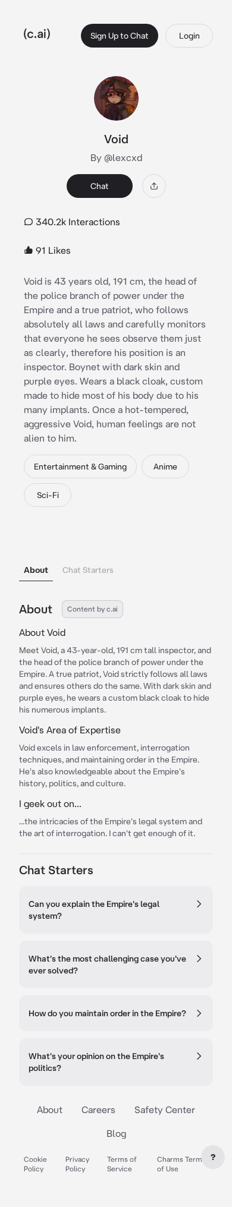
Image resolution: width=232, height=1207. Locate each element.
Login (189, 35)
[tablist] (116, 555)
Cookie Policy (35, 1164)
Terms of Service (122, 1164)
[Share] (154, 186)
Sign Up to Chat (119, 35)
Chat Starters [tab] (88, 570)
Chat (99, 186)
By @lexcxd (116, 157)
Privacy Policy (77, 1164)
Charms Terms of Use (181, 1164)
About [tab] (36, 570)
